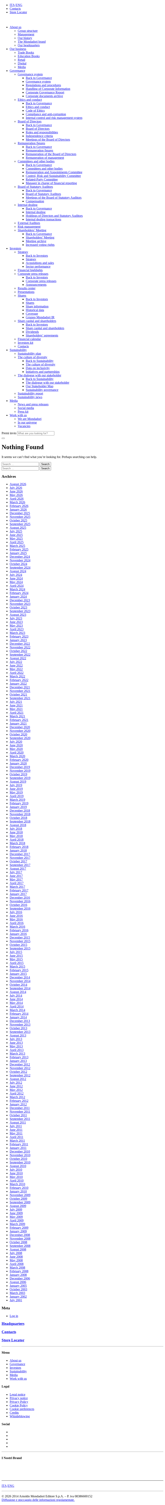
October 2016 (18, 905)
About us (15, 27)
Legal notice (17, 1394)
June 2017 (16, 876)
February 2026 (19, 506)
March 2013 (17, 1053)
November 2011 (20, 1111)
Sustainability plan (29, 353)
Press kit (23, 411)
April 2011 (16, 1137)
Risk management (29, 226)
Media (22, 67)
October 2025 (18, 520)
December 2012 (20, 1064)
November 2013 (20, 1024)
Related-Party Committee (42, 179)
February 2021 (19, 720)
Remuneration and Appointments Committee (54, 172)
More (5, 1477)
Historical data (35, 310)
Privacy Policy (19, 1401)
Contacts (15, 8)
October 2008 (18, 1242)
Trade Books (26, 52)
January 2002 (18, 1296)
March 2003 (17, 1293)
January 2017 (18, 894)
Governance (17, 70)
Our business (18, 49)
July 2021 (16, 701)
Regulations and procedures (43, 85)
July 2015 (16, 952)
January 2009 (18, 1231)
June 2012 (16, 1086)
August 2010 (18, 1166)
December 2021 (20, 687)
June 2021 (16, 705)
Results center (26, 288)
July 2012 (16, 1082)
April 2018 (17, 839)
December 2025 (20, 513)
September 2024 (20, 567)
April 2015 (17, 963)
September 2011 (20, 1119)
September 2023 (20, 611)
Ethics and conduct (30, 99)
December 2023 (20, 600)
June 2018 (16, 832)
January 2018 (18, 850)
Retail (21, 59)
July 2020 (16, 741)
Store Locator (18, 12)
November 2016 (20, 901)
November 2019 (20, 770)
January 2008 (18, 1274)
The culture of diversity (32, 357)
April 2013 (17, 1050)
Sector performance (38, 266)
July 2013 (16, 1039)
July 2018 (16, 828)
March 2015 (17, 966)
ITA (12, 5)
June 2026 (16, 491)
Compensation (35, 201)
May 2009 (16, 1216)
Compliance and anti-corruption (46, 114)
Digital (22, 63)
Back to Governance (39, 78)
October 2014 (18, 984)
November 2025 (20, 516)
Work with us (18, 415)
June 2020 (16, 745)
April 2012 (17, 1093)
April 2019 (17, 796)
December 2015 (20, 937)
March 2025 (17, 545)
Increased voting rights (40, 244)
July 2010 (16, 1169)
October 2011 (18, 1115)
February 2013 (19, 1057)
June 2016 (16, 915)
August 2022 (18, 658)
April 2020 (17, 752)
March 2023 (17, 633)
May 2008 (16, 1260)
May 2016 (16, 919)
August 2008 (18, 1249)
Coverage (32, 313)
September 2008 (20, 1245)
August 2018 (18, 825)
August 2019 (18, 781)
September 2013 (20, 1031)
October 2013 (18, 1028)
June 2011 (16, 1129)
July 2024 (16, 574)
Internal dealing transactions (43, 219)
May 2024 (16, 582)
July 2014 (16, 995)
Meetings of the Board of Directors (48, 139)
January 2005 (18, 1285)
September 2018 (20, 821)
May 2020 (16, 749)
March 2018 (17, 843)
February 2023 (19, 636)
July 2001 (16, 1300)
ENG (18, 5)
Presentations (26, 292)
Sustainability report (30, 393)
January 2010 (18, 1191)
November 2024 (20, 560)
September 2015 (20, 948)
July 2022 (16, 662)
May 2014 (16, 1002)
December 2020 (20, 727)
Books (6, 1466)
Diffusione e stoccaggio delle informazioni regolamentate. (38, 1500)
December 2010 (20, 1151)
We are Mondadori (29, 419)
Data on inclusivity (38, 368)
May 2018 (16, 836)
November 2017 (20, 857)
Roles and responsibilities (42, 132)
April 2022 (17, 672)
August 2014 (18, 992)
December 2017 (20, 854)
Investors (15, 248)
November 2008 (20, 1238)
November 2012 (20, 1068)
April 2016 (17, 923)
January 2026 (18, 509)
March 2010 (17, 1184)
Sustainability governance (42, 390)
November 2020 (20, 730)
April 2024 (17, 585)
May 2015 (16, 959)
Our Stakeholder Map (39, 386)
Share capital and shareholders (37, 321)
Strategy (23, 252)
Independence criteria (39, 136)
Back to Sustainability (40, 360)
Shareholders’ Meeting (32, 230)
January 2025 (18, 553)
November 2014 (20, 981)
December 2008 (20, 1235)
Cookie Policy (19, 1405)
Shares (22, 295)
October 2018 (18, 817)
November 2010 (20, 1155)
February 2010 (19, 1187)
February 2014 (19, 1013)
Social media (26, 408)
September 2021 (20, 698)
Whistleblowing (20, 1416)
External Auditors (29, 223)
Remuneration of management (45, 157)
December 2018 (20, 810)
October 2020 (18, 734)
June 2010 (16, 1173)
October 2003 (18, 1289)
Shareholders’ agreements (42, 335)
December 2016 (20, 897)
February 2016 (19, 930)
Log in (14, 1316)
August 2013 (18, 1035)
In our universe (27, 422)
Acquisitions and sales (40, 263)
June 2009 (16, 1213)
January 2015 (18, 973)
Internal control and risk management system (54, 117)
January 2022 (18, 683)
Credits (14, 1412)
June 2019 (16, 788)
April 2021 (17, 712)
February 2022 (19, 680)
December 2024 (20, 556)
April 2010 (17, 1180)
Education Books (29, 56)
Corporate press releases (33, 273)
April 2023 (17, 629)
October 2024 (18, 564)
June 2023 (16, 622)
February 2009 (19, 1227)
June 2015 (16, 955)
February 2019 (19, 803)
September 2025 (20, 524)
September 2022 (20, 654)
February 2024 (19, 593)
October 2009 (18, 1198)
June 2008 (16, 1256)
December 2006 (20, 1278)
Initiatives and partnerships (43, 371)
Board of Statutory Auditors (35, 186)
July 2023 (16, 618)
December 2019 (20, 767)
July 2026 (16, 487)
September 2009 (20, 1202)
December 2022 (20, 643)
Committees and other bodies (36, 161)
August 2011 (18, 1122)
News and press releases (33, 404)
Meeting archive (36, 241)
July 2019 (16, 785)
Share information (37, 306)
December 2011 (20, 1108)
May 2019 (16, 792)
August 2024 (18, 571)
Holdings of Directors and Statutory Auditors (54, 215)
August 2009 (18, 1206)
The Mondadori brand (32, 41)
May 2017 (16, 879)
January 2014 (18, 1017)
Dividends (32, 331)
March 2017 (17, 886)
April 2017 (17, 883)
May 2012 (16, 1090)
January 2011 (18, 1148)
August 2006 (18, 1282)
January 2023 (18, 640)
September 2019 (20, 778)
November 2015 (20, 941)
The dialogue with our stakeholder (39, 375)
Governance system (30, 74)
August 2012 (18, 1079)
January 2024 (18, 596)
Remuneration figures (31, 143)
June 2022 (16, 665)
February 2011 (19, 1144)
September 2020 (20, 738)
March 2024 (17, 589)
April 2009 (17, 1220)
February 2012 (19, 1100)
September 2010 (20, 1162)
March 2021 (17, 716)
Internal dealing (27, 205)
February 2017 (19, 890)
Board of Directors (29, 121)
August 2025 (18, 527)
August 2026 (18, 484)
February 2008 (19, 1271)
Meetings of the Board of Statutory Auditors (53, 197)
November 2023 (20, 604)
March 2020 (17, 756)
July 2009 (16, 1209)
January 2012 (18, 1104)
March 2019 (17, 799)
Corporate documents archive (44, 96)
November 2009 (20, 1195)
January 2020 (18, 763)
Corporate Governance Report (45, 92)
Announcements (36, 284)
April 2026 (17, 498)
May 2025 (16, 538)
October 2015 (18, 944)
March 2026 (17, 502)
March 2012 (17, 1097)
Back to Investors (37, 255)
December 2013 (20, 1021)
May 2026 (16, 495)
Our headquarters (29, 45)
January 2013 (18, 1061)
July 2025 (16, 531)
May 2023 (16, 625)
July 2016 (16, 912)
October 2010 (18, 1158)
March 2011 (17, 1140)
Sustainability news (30, 397)
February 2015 (19, 970)
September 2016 (20, 908)
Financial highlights (30, 270)
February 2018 (19, 847)
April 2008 (17, 1264)
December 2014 (20, 977)
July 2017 (16, 872)
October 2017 (18, 861)
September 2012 (20, 1075)
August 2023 (18, 614)
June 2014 (16, 999)
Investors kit (25, 342)
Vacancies (24, 426)
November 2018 (20, 814)
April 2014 (17, 1006)
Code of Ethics (35, 110)
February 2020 (19, 759)
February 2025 (19, 549)
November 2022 (20, 647)
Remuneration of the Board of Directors (51, 154)
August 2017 (18, 868)
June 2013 (16, 1042)
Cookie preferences (22, 1409)
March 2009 (17, 1224)
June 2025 (16, 535)
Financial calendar (29, 339)
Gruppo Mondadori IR (40, 317)
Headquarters (13, 1323)
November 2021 (20, 691)
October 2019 (18, 774)
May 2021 (16, 709)
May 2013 (16, 1046)
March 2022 (17, 676)
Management (26, 34)
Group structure (28, 30)
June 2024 (16, 578)
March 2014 (17, 1010)
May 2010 (16, 1177)
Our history (25, 38)
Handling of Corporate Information (48, 88)
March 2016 (17, 926)
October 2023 (18, 607)
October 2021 (18, 694)
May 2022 (16, 669)
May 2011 (16, 1133)
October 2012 (18, 1071)
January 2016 (18, 934)
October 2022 (18, 651)
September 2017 (20, 865)
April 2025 (17, 542)
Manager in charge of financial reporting (51, 183)
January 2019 (18, 807)
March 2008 (17, 1267)
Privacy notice (19, 1398)
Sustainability (18, 350)
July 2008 (16, 1253)
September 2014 (20, 988)
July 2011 (16, 1126)
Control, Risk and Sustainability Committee (53, 176)
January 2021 (18, 723)
